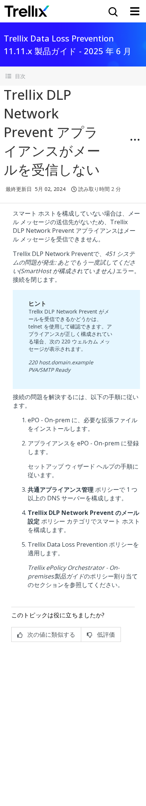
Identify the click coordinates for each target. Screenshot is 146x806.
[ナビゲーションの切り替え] (134, 11)
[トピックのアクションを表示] (134, 139)
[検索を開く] (112, 11)
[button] (73, 76)
